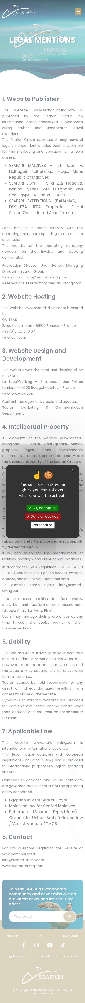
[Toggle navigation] (78, 11)
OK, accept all (44, 507)
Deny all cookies (44, 516)
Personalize (42, 525)
